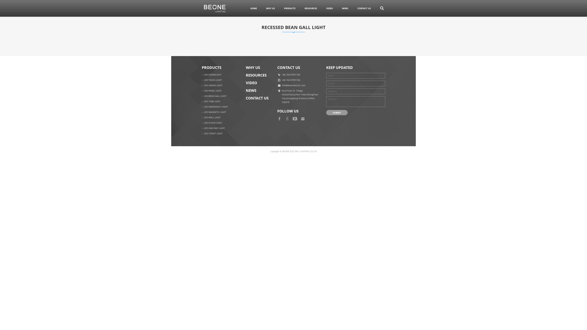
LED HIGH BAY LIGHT (214, 128)
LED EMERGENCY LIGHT (216, 107)
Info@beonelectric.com (293, 85)
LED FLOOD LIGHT (213, 123)
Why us (270, 8)
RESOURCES (311, 8)
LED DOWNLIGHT (212, 74)
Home (253, 8)
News (345, 8)
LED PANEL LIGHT (213, 91)
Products (289, 8)
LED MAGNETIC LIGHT (215, 112)
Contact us (364, 8)
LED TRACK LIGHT (213, 80)
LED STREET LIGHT (213, 133)
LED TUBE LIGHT (212, 101)
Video (329, 8)
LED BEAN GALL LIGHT (215, 96)
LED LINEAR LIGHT (213, 85)
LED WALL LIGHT (212, 117)
